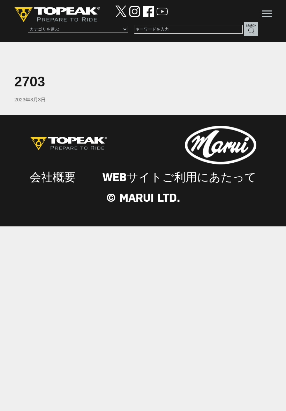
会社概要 (53, 178)
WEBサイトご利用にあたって (179, 178)
